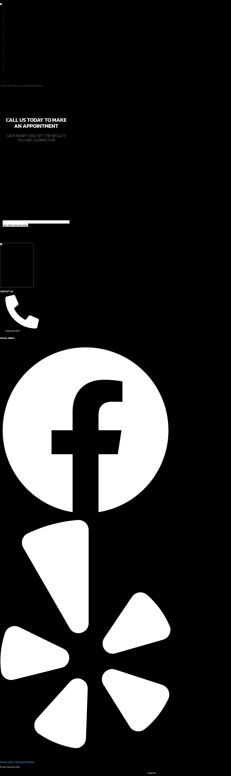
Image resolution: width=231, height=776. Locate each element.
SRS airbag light (12, 32)
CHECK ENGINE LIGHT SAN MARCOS (22, 71)
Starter (8, 35)
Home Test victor (13, 68)
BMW (7, 39)
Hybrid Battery (12, 26)
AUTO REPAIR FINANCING (17, 64)
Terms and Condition (24, 762)
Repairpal (9, 48)
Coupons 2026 (12, 61)
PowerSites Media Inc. (163, 773)
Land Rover (10, 45)
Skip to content (7, 1)
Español (9, 55)
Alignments (10, 19)
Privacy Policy (6, 762)
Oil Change (10, 58)
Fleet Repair (11, 52)
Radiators (9, 10)
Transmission (11, 29)
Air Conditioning (12, 13)
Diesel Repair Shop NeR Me (18, 23)
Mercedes (10, 42)
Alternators (10, 16)
